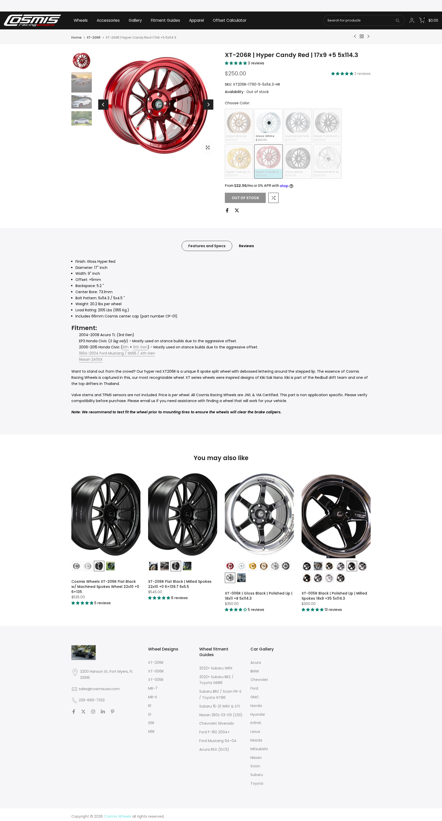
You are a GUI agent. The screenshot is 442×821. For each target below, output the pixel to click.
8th (126, 347)
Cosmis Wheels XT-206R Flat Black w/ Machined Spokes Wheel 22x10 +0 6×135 (105, 586)
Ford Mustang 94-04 (217, 740)
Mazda (256, 740)
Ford (254, 688)
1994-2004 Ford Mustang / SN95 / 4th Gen (117, 353)
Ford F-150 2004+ (214, 732)
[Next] (208, 104)
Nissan (256, 757)
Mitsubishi (259, 748)
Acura (255, 662)
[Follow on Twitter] (83, 712)
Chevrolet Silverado (216, 723)
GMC (254, 697)
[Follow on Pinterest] (112, 712)
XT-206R (94, 37)
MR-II (152, 697)
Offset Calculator (229, 20)
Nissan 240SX (91, 359)
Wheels (81, 20)
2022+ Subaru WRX (216, 668)
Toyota (256, 783)
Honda (256, 705)
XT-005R (155, 679)
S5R (151, 722)
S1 (149, 714)
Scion (255, 766)
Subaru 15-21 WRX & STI (219, 706)
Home (76, 37)
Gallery (135, 20)
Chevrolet (259, 679)
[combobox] (364, 20)
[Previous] (103, 104)
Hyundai (257, 714)
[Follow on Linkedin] (103, 712)
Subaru (256, 774)
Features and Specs (207, 245)
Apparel (196, 20)
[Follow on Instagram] (93, 712)
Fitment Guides (165, 20)
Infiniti (255, 722)
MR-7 (153, 688)
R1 (149, 705)
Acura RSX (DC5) (214, 749)
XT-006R (156, 671)
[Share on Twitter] (237, 210)
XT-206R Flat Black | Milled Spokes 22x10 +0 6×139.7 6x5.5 (180, 584)
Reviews (246, 245)
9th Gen (140, 347)
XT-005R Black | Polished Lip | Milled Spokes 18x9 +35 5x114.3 (334, 596)
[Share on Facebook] (227, 210)
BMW (254, 671)
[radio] (239, 126)
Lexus (255, 731)
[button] (236, 63)
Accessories (108, 20)
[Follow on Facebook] (73, 712)
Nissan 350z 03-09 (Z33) (220, 714)
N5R (151, 731)
